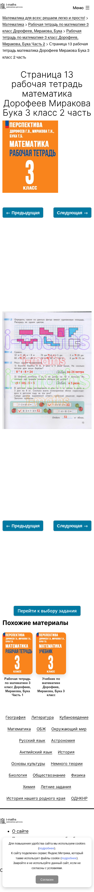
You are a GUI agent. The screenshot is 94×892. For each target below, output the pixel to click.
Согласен (47, 879)
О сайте (20, 831)
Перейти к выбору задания (47, 611)
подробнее (46, 848)
